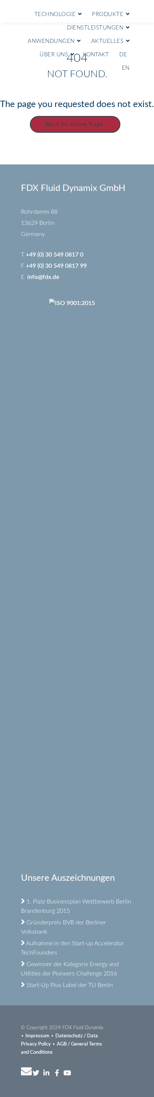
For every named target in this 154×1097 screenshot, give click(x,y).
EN (125, 68)
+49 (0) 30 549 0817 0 (54, 255)
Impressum (37, 1036)
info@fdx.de (43, 277)
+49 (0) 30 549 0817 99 (56, 266)
